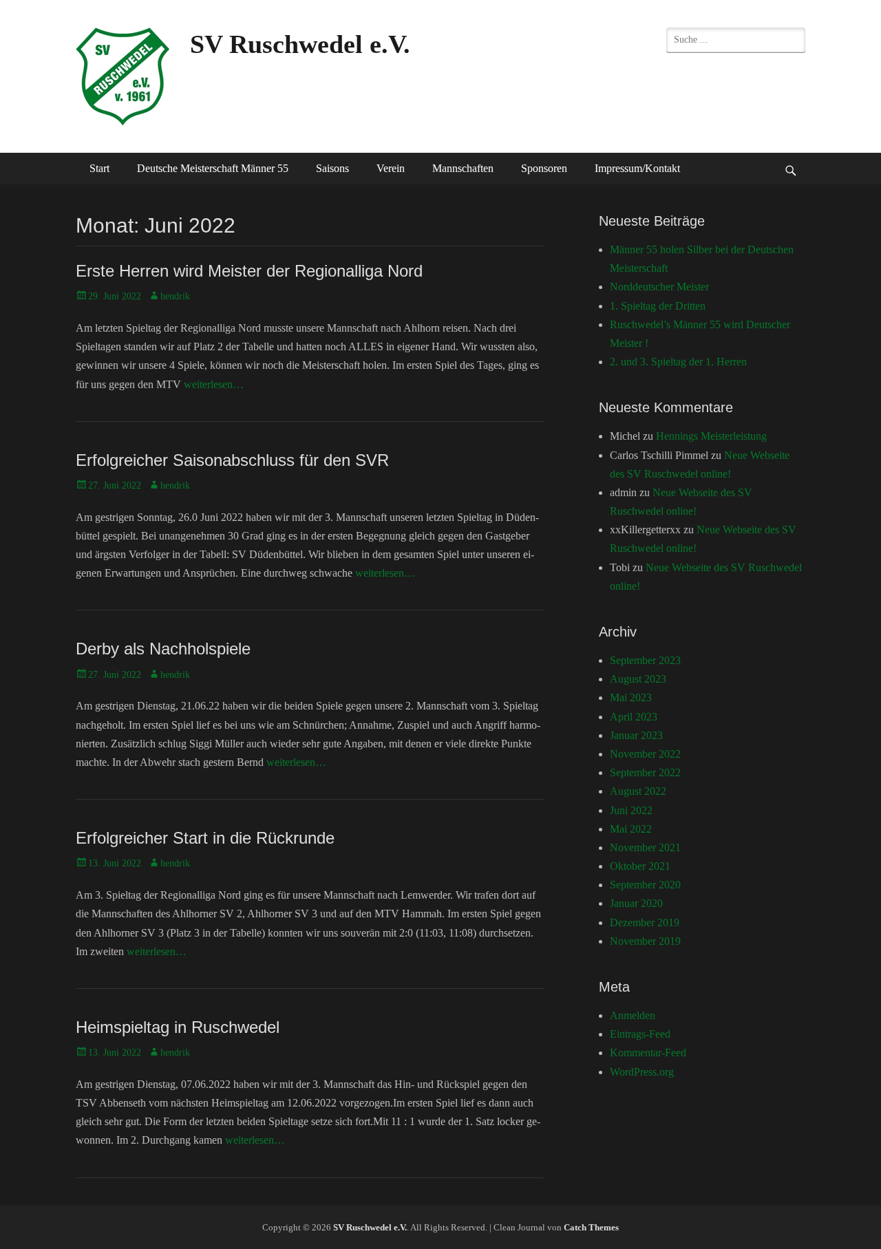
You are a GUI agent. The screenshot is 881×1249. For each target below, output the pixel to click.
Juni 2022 (631, 810)
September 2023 (645, 660)
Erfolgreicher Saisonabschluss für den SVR (232, 460)
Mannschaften (462, 168)
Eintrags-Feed (640, 1034)
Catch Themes (591, 1227)
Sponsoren (544, 168)
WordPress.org (642, 1072)
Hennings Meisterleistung (711, 436)
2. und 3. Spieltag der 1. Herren (678, 361)
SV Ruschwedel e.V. (300, 44)
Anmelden (632, 1015)
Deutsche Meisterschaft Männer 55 (212, 168)
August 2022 (638, 791)
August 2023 (638, 679)
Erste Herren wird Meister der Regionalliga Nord (249, 270)
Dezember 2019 (644, 922)
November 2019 (645, 941)
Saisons (332, 168)
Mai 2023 (631, 697)
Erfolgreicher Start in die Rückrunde (205, 838)
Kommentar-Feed (648, 1052)
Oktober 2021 (640, 866)
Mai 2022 (631, 829)
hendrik (175, 296)
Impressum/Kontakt (637, 168)
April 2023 (633, 717)
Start (99, 168)
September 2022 (645, 772)
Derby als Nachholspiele (163, 648)
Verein (390, 168)
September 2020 (645, 884)
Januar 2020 (636, 903)
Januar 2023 (636, 735)
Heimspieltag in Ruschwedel (177, 1027)
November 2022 (645, 754)
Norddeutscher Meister (659, 286)
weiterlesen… (214, 384)
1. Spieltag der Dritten (657, 306)
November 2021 (645, 847)
